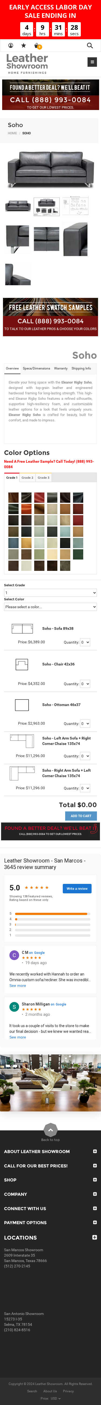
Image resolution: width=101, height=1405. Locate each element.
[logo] (37, 64)
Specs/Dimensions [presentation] (36, 368)
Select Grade (14, 585)
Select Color (14, 599)
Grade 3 (44, 478)
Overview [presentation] (12, 368)
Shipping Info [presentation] (81, 368)
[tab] (12, 369)
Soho (15, 125)
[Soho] (50, 169)
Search (32, 1391)
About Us (50, 1391)
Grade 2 (27, 478)
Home (12, 133)
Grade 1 (11, 478)
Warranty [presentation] (61, 368)
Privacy (68, 1391)
